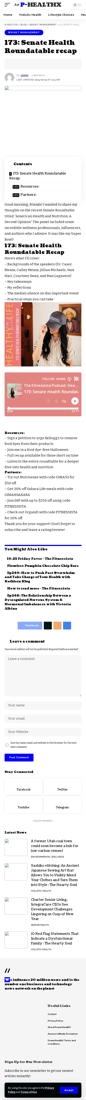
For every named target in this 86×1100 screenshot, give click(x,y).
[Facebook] (23, 786)
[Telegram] (62, 804)
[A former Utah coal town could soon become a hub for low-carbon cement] (16, 847)
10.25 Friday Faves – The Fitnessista (40, 559)
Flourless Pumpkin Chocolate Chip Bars (43, 566)
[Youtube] (23, 804)
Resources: (29, 186)
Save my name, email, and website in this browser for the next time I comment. (43, 744)
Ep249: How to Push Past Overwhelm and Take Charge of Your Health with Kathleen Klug (40, 577)
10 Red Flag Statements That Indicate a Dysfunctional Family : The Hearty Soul (54, 939)
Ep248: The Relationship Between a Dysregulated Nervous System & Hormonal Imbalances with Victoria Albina (38, 602)
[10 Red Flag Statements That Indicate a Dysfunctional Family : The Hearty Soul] (16, 940)
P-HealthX (40, 5)
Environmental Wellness (47, 856)
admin (24, 75)
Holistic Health (41, 891)
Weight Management (24, 32)
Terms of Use (28, 1092)
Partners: (28, 195)
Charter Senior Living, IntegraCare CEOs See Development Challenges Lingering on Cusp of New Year (52, 909)
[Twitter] (62, 786)
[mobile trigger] (8, 5)
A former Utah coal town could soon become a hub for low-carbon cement (54, 846)
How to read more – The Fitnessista (38, 588)
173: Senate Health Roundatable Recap (37, 175)
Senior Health (40, 925)
